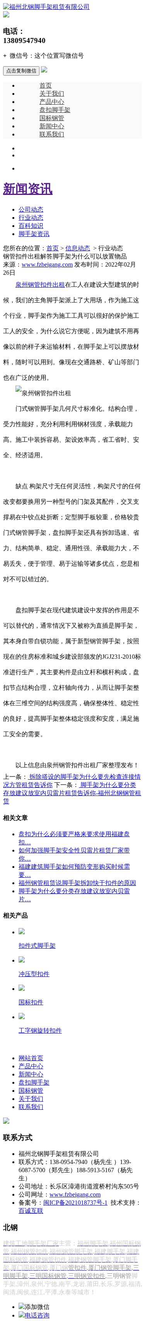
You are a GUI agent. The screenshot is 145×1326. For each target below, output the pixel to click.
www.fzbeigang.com (47, 264)
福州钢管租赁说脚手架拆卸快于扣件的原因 (77, 883)
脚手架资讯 (34, 234)
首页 (45, 85)
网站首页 (31, 1058)
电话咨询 (37, 1315)
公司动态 (31, 209)
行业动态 (31, 217)
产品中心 (51, 101)
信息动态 (77, 248)
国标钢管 (51, 118)
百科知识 (31, 225)
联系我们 (51, 134)
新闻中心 (51, 126)
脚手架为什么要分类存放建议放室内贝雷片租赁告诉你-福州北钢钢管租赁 (72, 793)
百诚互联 (31, 1210)
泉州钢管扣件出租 (40, 284)
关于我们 (51, 93)
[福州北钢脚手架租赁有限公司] (46, 6)
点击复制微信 (21, 71)
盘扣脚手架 (54, 110)
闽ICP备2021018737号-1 (75, 1202)
